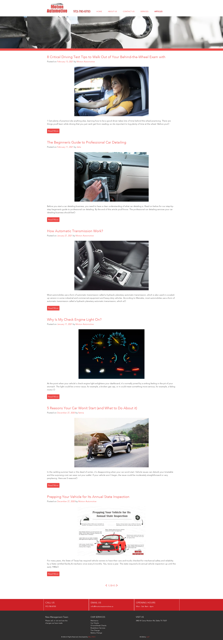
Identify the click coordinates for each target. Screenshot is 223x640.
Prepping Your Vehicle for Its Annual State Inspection (88, 497)
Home (99, 11)
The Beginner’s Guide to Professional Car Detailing (86, 142)
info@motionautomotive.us (102, 606)
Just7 (147, 637)
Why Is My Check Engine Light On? (74, 319)
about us (112, 11)
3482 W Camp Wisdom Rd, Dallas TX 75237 (151, 621)
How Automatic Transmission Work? (75, 231)
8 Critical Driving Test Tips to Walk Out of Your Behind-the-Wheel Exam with (106, 57)
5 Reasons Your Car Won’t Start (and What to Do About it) (92, 408)
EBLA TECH (91, 637)
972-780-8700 (81, 11)
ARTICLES (158, 11)
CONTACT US (128, 11)
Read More (53, 131)
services (144, 11)
